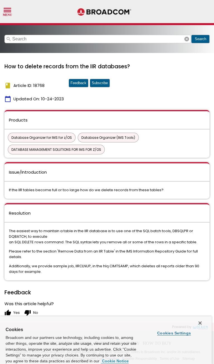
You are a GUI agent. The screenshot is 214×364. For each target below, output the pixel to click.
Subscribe (100, 83)
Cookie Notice (115, 361)
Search (200, 39)
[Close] (200, 323)
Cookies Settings (174, 333)
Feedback (78, 83)
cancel (186, 39)
